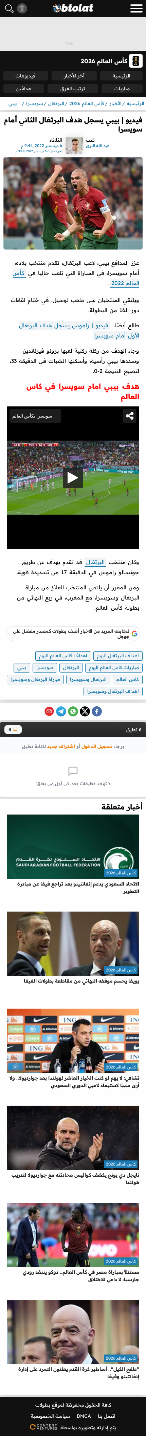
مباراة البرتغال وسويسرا (35, 679)
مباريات (122, 89)
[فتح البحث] (9, 9)
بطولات (42, 1405)
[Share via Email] (49, 711)
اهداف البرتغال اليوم (118, 656)
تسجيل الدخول (96, 746)
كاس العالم (127, 679)
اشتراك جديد (61, 746)
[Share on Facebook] (97, 711)
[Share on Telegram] (61, 711)
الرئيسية (121, 76)
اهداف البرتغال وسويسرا (113, 691)
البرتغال (95, 562)
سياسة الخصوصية (50, 1416)
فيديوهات (26, 76)
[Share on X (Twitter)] (85, 711)
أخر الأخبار (74, 76)
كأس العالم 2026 (121, 872)
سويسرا (44, 667)
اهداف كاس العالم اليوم (63, 656)
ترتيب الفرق (72, 89)
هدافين (23, 89)
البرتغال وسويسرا (88, 679)
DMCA (84, 1416)
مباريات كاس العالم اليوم (114, 667)
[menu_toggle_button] (136, 8)
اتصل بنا (106, 1416)
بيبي (21, 667)
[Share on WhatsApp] (73, 711)
